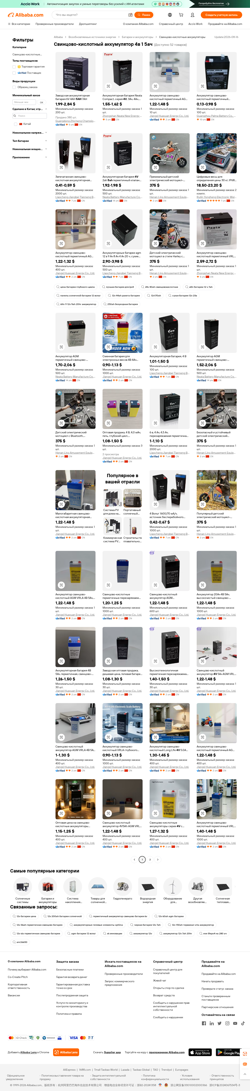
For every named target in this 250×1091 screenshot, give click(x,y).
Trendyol (166, 1069)
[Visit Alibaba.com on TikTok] (243, 1023)
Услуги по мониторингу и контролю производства (72, 1004)
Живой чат (159, 980)
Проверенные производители (124, 973)
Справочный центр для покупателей (167, 971)
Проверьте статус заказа (217, 988)
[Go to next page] (157, 859)
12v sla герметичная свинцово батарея (38, 933)
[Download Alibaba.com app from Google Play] (229, 1052)
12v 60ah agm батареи (171, 916)
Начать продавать (213, 981)
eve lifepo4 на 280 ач (215, 933)
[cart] (182, 15)
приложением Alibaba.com (167, 1052)
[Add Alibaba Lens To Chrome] (66, 1052)
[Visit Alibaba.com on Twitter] (219, 1023)
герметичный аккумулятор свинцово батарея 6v (120, 916)
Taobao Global (141, 1069)
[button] (130, 15)
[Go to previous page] (134, 859)
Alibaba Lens (28, 1052)
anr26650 (22, 942)
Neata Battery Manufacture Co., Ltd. (123, 197)
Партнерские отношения (217, 1007)
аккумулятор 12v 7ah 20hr (177, 933)
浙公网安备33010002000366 (189, 1085)
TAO (155, 1069)
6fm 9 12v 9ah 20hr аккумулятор (78, 304)
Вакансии (14, 995)
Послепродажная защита (72, 995)
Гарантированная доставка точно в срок (73, 986)
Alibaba (58, 37)
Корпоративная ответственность (19, 986)
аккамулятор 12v (142, 933)
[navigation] (29, 449)
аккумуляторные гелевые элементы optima (98, 925)
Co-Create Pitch (18, 977)
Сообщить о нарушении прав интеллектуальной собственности (171, 1006)
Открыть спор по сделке (168, 987)
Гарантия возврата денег (71, 977)
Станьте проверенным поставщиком (216, 998)
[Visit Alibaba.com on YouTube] (235, 1023)
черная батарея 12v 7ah (147, 925)
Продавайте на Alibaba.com (219, 973)
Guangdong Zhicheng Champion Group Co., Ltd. (75, 120)
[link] (245, 1054)
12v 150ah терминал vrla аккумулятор (193, 925)
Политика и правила (69, 1013)
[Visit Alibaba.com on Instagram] (227, 1023)
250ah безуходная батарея (122, 304)
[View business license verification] (160, 1085)
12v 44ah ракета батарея (126, 295)
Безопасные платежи (70, 969)
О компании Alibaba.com (24, 961)
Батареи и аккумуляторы (137, 37)
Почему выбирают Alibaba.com (27, 969)
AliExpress (69, 1069)
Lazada (125, 1069)
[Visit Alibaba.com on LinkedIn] (211, 1023)
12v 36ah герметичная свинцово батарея (39, 925)
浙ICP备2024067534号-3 (224, 1085)
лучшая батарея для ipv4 (120, 287)
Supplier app (112, 1052)
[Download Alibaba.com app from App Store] (200, 1052)
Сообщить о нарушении (168, 1017)
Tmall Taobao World (106, 1069)
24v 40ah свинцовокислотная (161, 287)
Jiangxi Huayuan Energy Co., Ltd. (169, 115)
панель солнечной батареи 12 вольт (80, 295)
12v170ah (156, 295)
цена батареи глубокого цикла (77, 287)
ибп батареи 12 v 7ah (200, 287)
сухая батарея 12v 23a (184, 295)
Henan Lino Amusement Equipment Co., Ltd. (170, 197)
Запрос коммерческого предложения (119, 983)
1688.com (85, 1069)
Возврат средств (164, 995)
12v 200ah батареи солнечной (64, 916)
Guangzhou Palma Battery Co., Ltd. (217, 115)
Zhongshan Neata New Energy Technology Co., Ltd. (123, 115)
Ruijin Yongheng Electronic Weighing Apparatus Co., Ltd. (217, 197)
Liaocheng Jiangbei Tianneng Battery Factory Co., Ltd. (75, 197)
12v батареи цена (26, 916)
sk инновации (114, 933)
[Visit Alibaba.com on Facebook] (204, 1023)
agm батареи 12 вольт (83, 933)
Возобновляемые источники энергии (92, 37)
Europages (181, 1069)
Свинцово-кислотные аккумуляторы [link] (182, 37)
